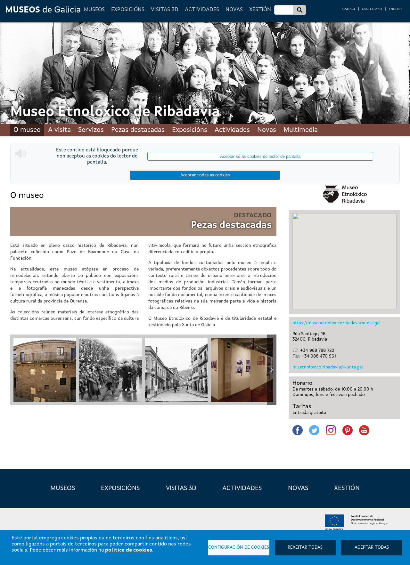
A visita (59, 130)
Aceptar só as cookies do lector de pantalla (260, 156)
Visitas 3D (164, 9)
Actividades (202, 9)
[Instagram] (331, 431)
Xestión (260, 9)
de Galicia (43, 10)
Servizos (91, 130)
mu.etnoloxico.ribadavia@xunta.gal (327, 367)
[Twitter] (314, 431)
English (395, 9)
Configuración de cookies (238, 547)
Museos (94, 9)
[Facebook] (297, 431)
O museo (27, 130)
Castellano (372, 9)
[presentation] (15, 370)
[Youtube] (364, 431)
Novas (234, 9)
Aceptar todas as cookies (205, 175)
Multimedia (300, 130)
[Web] (344, 194)
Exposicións (127, 9)
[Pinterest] (347, 431)
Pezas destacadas (138, 130)
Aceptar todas (372, 547)
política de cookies (128, 550)
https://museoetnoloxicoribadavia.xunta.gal (336, 323)
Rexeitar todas (305, 547)
